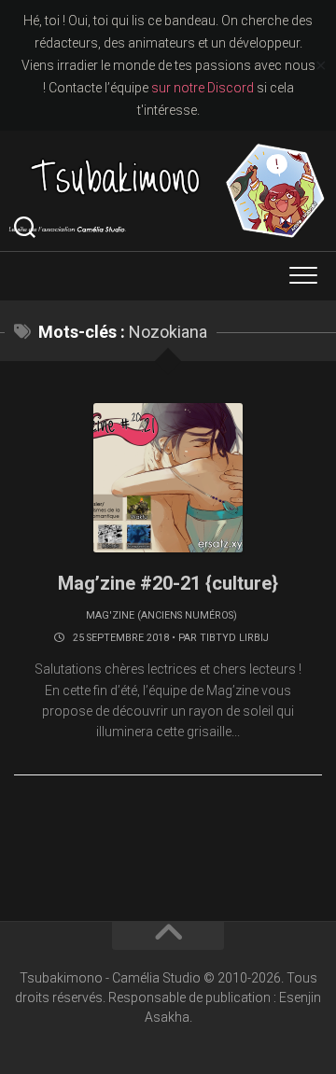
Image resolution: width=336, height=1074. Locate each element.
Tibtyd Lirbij (234, 638)
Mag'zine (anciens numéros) (161, 615)
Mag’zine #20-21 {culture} (168, 583)
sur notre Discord (202, 87)
